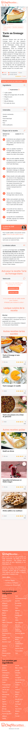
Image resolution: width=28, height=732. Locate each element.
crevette (4, 680)
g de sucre (8, 97)
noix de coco (19, 699)
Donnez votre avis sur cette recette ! (12, 81)
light (3, 620)
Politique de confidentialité (12, 585)
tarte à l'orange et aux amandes (11, 356)
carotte (17, 670)
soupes (4, 651)
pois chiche (18, 709)
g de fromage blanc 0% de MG (14, 94)
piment (4, 706)
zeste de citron (9, 103)
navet (4, 699)
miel (16, 697)
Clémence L (11, 24)
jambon (17, 684)
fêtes (16, 608)
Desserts (4, 598)
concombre (5, 677)
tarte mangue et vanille (12, 386)
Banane (4, 668)
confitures (18, 605)
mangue (17, 692)
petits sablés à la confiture (12, 511)
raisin (16, 713)
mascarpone (5, 694)
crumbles (5, 608)
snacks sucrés (19, 648)
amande (4, 665)
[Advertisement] (14, 536)
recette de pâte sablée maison (14, 234)
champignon (5, 672)
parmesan (18, 704)
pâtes (16, 620)
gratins (4, 615)
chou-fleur (5, 675)
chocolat (17, 672)
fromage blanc (6, 684)
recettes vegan (6, 642)
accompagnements (20, 598)
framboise (18, 682)
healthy (4, 617)
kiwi (16, 687)
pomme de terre (6, 713)
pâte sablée (8, 92)
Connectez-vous (13, 288)
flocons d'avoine (20, 680)
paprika (4, 704)
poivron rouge (6, 711)
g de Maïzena (8, 101)
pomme (17, 711)
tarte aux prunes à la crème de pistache (13, 415)
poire (16, 706)
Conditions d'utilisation (11, 583)
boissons (4, 603)
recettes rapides (20, 633)
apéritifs (17, 601)
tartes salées (19, 651)
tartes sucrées (7, 27)
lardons (17, 689)
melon (17, 694)
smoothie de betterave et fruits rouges (12, 481)
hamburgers (18, 615)
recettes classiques (18, 27)
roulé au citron (8, 451)
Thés (16, 653)
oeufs (6, 99)
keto (16, 617)
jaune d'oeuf (6, 687)
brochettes (18, 603)
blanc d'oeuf (18, 668)
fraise (4, 682)
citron (17, 675)
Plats (16, 596)
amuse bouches (6, 601)
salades (17, 646)
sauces (4, 648)
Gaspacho (5, 610)
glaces (4, 613)
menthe (4, 697)
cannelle (4, 670)
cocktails (5, 605)
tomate (17, 716)
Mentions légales (10, 580)
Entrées (4, 596)
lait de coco (5, 689)
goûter (5, 29)
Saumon (4, 716)
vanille (4, 718)
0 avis (24, 76)
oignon (4, 701)
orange (17, 701)
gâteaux (17, 610)
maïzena (4, 692)
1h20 (5, 72)
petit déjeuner (19, 622)
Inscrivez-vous (13, 292)
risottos (4, 646)
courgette (18, 677)
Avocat (17, 665)
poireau (4, 709)
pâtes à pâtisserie (7, 622)
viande (4, 655)
